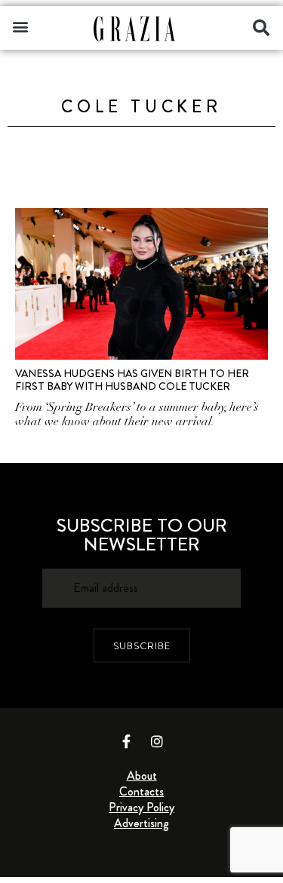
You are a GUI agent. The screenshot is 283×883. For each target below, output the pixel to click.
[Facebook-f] (126, 741)
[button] (20, 26)
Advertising (141, 823)
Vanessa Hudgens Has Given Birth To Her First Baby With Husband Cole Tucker (132, 380)
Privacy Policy (141, 807)
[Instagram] (157, 741)
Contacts (141, 791)
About (142, 775)
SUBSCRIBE (142, 646)
